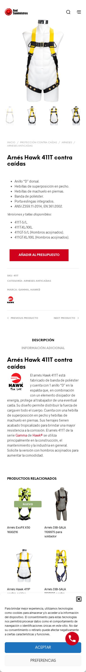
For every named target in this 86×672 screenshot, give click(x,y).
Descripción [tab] (43, 340)
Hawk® (35, 290)
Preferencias (43, 661)
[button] (78, 599)
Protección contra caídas (38, 142)
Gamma (23, 290)
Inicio (11, 142)
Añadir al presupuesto (39, 255)
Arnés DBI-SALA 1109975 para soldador (55, 531)
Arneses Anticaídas (19, 146)
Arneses (67, 142)
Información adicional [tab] (43, 348)
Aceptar (43, 648)
